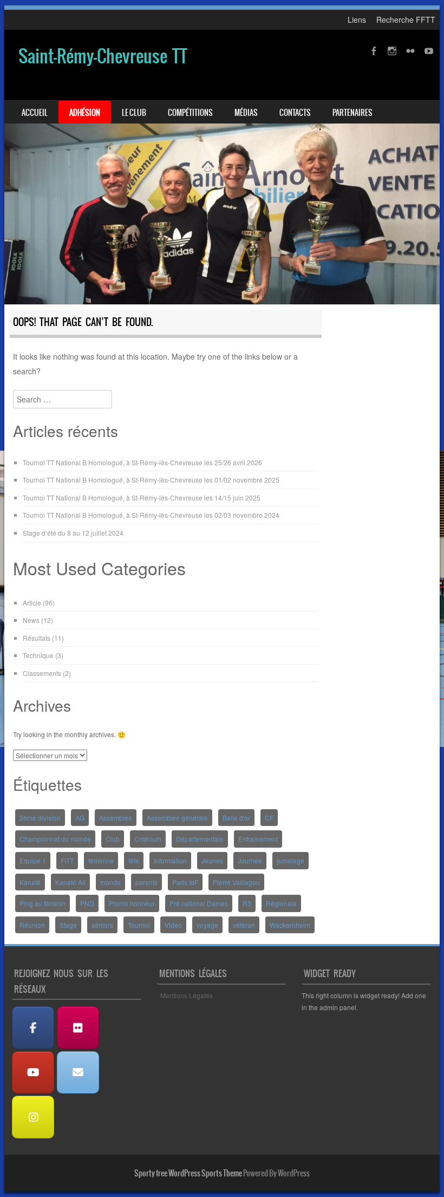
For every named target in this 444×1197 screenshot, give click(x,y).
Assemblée (115, 817)
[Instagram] (33, 1117)
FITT (67, 860)
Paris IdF (185, 882)
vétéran (244, 924)
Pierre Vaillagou (236, 882)
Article (32, 602)
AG (79, 817)
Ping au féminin (42, 903)
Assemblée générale (177, 817)
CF (269, 817)
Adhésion (84, 113)
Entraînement (258, 838)
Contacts (295, 113)
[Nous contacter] (78, 1072)
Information (170, 860)
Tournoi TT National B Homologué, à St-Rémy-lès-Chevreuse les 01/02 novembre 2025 (151, 479)
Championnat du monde (55, 838)
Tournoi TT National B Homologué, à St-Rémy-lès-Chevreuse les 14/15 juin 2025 (141, 497)
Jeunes (212, 860)
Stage (68, 924)
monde (110, 882)
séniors (102, 924)
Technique (38, 655)
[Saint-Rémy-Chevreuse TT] (222, 167)
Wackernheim (290, 924)
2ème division (40, 817)
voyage (207, 924)
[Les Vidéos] (33, 1072)
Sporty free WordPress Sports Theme (188, 1173)
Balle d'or (236, 817)
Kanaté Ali (70, 882)
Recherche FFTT (405, 19)
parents (146, 882)
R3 (247, 903)
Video (173, 924)
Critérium (147, 838)
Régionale (281, 903)
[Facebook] (33, 1027)
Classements (42, 673)
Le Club (134, 113)
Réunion (32, 924)
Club (113, 838)
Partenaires (352, 113)
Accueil (35, 113)
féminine (101, 860)
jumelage (290, 860)
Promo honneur (132, 903)
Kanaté (30, 882)
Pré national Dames (198, 903)
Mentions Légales (186, 995)
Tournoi (139, 924)
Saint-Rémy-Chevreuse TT (102, 56)
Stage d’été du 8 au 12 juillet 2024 (73, 532)
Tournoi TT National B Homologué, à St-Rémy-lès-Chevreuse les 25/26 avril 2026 (142, 462)
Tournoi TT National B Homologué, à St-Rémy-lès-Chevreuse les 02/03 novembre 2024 (151, 514)
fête (133, 860)
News (31, 619)
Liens (357, 19)
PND (87, 903)
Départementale (200, 838)
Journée (250, 860)
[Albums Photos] (78, 1027)
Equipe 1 (32, 860)
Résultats (36, 637)
